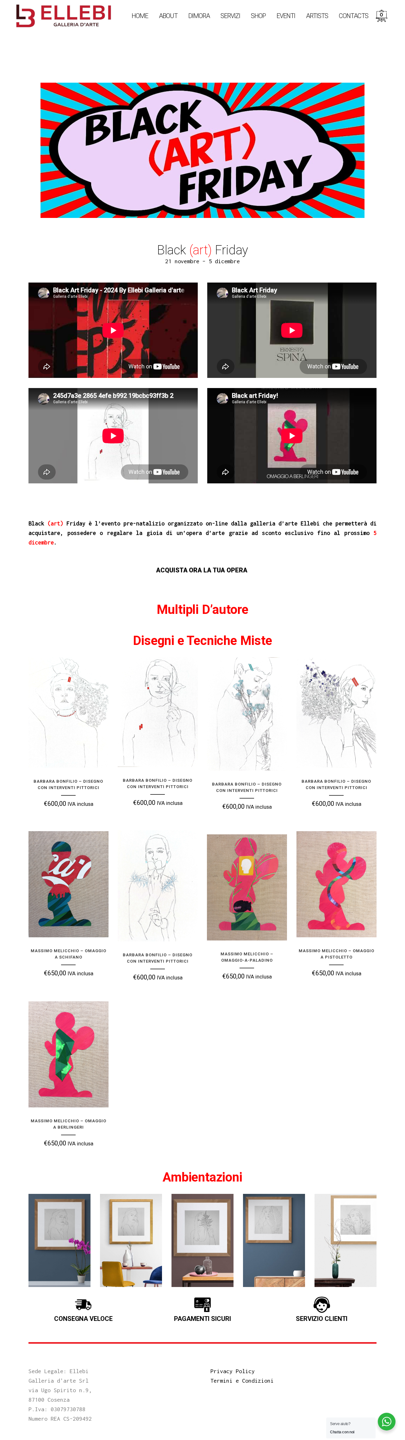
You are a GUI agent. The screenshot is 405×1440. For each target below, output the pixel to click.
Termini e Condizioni (242, 1380)
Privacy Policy (232, 1371)
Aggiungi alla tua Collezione (84, 757)
